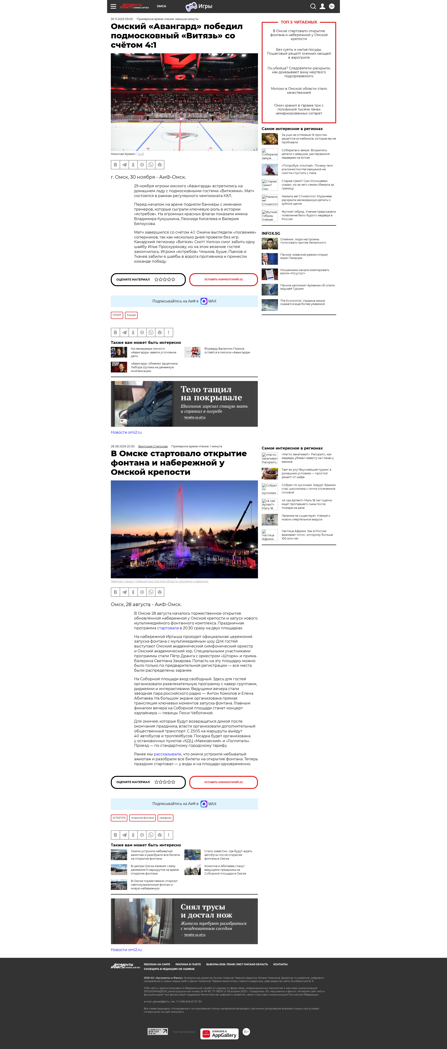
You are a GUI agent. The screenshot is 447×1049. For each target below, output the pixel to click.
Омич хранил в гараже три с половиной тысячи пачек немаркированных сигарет (299, 109)
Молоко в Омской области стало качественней (299, 91)
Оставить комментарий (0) (223, 279)
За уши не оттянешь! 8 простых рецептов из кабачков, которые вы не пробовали (309, 138)
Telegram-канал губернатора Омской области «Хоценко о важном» (160, 581)
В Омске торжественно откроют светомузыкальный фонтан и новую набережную (154, 884)
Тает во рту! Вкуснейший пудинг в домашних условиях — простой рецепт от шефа (306, 473)
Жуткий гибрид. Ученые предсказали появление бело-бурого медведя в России (309, 215)
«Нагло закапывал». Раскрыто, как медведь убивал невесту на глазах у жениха (308, 457)
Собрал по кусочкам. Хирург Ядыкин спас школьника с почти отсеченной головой (309, 488)
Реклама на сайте (157, 964)
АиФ (141, 154)
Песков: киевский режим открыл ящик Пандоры (304, 256)
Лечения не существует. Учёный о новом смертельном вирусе (306, 517)
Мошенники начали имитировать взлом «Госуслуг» (304, 271)
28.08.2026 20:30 (123, 446)
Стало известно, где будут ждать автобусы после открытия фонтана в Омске (228, 854)
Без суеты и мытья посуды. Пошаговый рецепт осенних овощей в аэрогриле (299, 54)
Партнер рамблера (184, 1031)
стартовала (168, 628)
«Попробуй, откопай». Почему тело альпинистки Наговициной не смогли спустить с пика (307, 169)
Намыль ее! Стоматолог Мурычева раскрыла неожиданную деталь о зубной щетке (307, 199)
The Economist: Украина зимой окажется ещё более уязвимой (302, 302)
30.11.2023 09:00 (122, 19)
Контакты (280, 964)
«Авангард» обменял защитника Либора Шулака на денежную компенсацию (154, 367)
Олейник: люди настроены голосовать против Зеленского (303, 241)
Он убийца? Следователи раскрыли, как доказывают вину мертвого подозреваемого (299, 72)
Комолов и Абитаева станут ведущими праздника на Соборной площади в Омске (225, 869)
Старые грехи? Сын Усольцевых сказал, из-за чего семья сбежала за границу (308, 184)
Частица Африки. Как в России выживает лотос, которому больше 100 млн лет (307, 534)
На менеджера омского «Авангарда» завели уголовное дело (153, 352)
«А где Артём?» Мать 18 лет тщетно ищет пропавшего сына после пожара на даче (307, 504)
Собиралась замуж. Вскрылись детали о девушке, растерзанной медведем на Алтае (306, 153)
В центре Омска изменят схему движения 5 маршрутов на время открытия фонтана (155, 869)
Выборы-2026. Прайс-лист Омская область (237, 964)
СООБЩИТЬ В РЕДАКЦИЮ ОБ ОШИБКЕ (169, 969)
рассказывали (167, 754)
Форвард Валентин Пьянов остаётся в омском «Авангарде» (227, 350)
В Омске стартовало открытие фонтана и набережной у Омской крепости (299, 35)
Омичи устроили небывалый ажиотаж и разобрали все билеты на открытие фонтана (155, 854)
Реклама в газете (188, 964)
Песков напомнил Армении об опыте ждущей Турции (307, 287)
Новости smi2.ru (126, 432)
